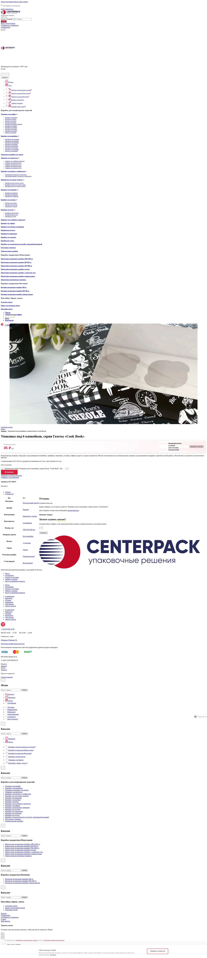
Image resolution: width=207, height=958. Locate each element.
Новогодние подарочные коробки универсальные (18, 276)
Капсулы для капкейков (11, 151)
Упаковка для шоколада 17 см (13, 164)
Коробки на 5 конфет (10, 119)
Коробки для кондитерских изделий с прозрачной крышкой (21, 244)
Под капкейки (28, 536)
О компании (9, 596)
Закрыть (4, 666)
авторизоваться (73, 510)
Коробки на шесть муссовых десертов (15, 186)
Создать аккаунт (7, 677)
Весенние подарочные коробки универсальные (17, 294)
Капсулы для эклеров (11, 203)
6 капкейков (27, 523)
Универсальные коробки (9, 251)
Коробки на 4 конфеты (11, 117)
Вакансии (8, 598)
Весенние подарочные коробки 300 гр (14, 287)
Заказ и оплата (10, 606)
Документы (9, 604)
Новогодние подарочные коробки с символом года (18, 273)
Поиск (4, 21)
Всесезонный (28, 563)
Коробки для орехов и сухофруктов (13, 171)
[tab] (105, 492)
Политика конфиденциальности (12, 644)
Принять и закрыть (157, 951)
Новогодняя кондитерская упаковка (13, 280)
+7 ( (7, 629)
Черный (26, 510)
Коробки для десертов (8, 237)
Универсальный (29, 556)
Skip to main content (21, 2)
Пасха (7, 573)
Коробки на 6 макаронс (11, 193)
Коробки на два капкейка (12, 141)
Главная (4, 431)
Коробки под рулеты (8, 230)
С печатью (27, 543)
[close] (205, 717)
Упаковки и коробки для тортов (12, 154)
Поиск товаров (6, 19)
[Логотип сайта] (10, 14)
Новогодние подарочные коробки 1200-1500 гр (17, 259)
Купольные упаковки (8, 247)
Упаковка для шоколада (9, 158)
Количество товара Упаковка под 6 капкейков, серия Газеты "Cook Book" (32, 468)
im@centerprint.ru (7, 9)
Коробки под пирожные (9, 234)
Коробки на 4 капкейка (11, 144)
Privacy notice (201, 716)
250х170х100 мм (29, 530)
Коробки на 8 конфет (10, 122)
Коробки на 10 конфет (11, 126)
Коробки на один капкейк (12, 139)
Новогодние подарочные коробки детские (15, 269)
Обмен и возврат (11, 579)
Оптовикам (9, 575)
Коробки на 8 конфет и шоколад (13, 124)
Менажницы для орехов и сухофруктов (16, 174)
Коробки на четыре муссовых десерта (15, 184)
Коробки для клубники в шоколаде (13, 220)
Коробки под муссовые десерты (12, 180)
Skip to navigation (7, 2)
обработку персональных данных (65, 530)
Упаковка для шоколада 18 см (13, 166)
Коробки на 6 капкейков (11, 146)
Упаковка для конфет (8, 114)
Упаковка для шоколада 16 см (13, 163)
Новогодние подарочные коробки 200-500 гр (16, 262)
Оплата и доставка (12, 577)
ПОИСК (24, 690)
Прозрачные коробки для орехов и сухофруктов (18, 176)
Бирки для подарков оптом (10, 305)
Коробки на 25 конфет (11, 131)
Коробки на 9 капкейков (11, 147)
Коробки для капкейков (9, 136)
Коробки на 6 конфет (10, 121)
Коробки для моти (7, 210)
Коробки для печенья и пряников (12, 227)
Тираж (25, 550)
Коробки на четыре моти (11, 213)
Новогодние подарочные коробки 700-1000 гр (16, 266)
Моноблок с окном (30, 516)
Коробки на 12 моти (10, 216)
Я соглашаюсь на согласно (73, 530)
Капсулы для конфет (10, 132)
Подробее (53, 955)
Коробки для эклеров (8, 200)
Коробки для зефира (8, 223)
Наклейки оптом (6, 309)
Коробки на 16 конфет (11, 129)
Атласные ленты (6, 302)
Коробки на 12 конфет (11, 127)
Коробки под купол (7, 241)
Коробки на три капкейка (12, 142)
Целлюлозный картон (31, 503)
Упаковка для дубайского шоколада (14, 161)
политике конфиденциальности (92, 530)
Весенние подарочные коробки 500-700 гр (15, 291)
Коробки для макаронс (9, 190)
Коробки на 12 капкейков (12, 149)
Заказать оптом (196, 446)
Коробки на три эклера (11, 204)
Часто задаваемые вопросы (15, 581)
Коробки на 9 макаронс (11, 194)
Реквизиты (9, 602)
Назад (3, 429)
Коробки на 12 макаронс (11, 196)
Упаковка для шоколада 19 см (13, 168)
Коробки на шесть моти (11, 214)
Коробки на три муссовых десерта (14, 183)
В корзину (9, 472)
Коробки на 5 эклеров (11, 206)
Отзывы (8, 600)
